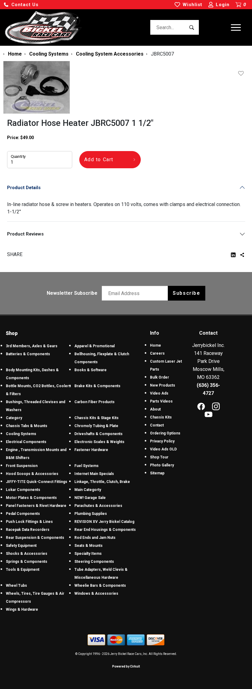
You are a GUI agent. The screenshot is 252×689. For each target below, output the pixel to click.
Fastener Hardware (91, 450)
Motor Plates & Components (31, 498)
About (155, 409)
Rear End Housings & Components (105, 529)
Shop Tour (159, 457)
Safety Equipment (21, 545)
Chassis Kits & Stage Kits (96, 418)
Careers (157, 353)
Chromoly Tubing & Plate (96, 426)
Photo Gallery (162, 465)
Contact (157, 425)
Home (155, 345)
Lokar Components (23, 490)
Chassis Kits (161, 417)
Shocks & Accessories (26, 553)
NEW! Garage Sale (90, 498)
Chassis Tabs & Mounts (26, 426)
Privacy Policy (162, 441)
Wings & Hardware (22, 609)
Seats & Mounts (88, 545)
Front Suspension (21, 466)
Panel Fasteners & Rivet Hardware (36, 506)
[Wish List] (242, 73)
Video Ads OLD (163, 449)
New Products (162, 385)
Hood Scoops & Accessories (32, 474)
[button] (20, 4)
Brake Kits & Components (97, 386)
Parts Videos (161, 401)
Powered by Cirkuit (126, 666)
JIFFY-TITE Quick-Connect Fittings (36, 482)
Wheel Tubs (16, 585)
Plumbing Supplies (90, 514)
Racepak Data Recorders (27, 529)
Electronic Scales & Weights (99, 442)
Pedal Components (23, 514)
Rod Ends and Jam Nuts (95, 537)
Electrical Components (26, 442)
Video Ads (159, 393)
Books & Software (90, 370)
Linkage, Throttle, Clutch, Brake (102, 482)
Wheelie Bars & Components (100, 585)
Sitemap (157, 473)
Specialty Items (88, 553)
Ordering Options (165, 433)
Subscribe (186, 293)
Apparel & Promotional (94, 346)
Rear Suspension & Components (35, 537)
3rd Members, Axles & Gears (31, 346)
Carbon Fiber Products (94, 402)
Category (14, 418)
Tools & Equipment (22, 569)
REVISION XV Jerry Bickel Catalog (104, 522)
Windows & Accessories (96, 593)
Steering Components (94, 561)
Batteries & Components (28, 354)
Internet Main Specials (94, 474)
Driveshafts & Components (98, 434)
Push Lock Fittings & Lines (29, 522)
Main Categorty (87, 490)
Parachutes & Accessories (98, 506)
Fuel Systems (86, 466)
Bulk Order (159, 377)
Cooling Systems (21, 434)
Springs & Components (26, 561)
